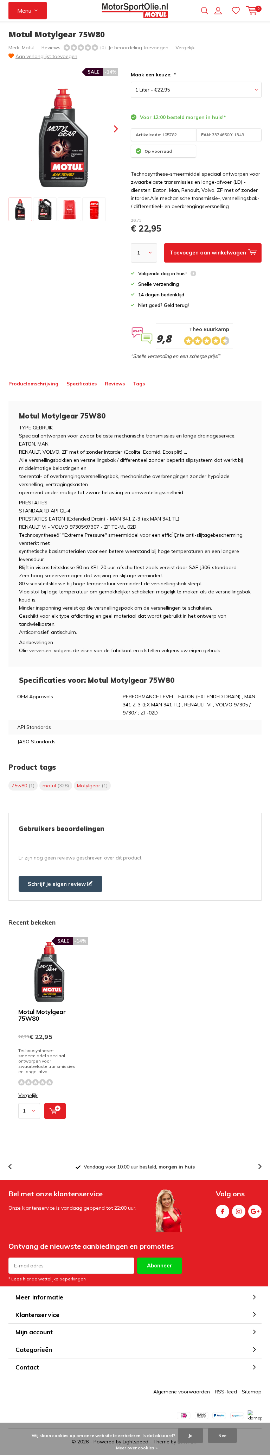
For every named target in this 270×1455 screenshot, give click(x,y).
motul (56, 785)
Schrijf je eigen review (57, 884)
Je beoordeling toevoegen (138, 47)
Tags (139, 383)
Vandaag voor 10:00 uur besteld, (139, 1167)
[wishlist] (236, 10)
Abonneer (159, 1265)
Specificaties (81, 383)
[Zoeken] (204, 10)
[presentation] (109, 128)
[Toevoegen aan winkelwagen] (55, 1111)
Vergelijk (185, 47)
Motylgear (92, 785)
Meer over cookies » (137, 1447)
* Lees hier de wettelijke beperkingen (47, 1278)
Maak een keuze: (153, 74)
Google (255, 1211)
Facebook (222, 1211)
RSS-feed (226, 1391)
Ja (190, 1435)
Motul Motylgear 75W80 (42, 1015)
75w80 (23, 785)
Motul (28, 47)
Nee (222, 1435)
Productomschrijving (33, 383)
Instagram (238, 1211)
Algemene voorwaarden (181, 1391)
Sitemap (252, 1391)
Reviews (115, 383)
